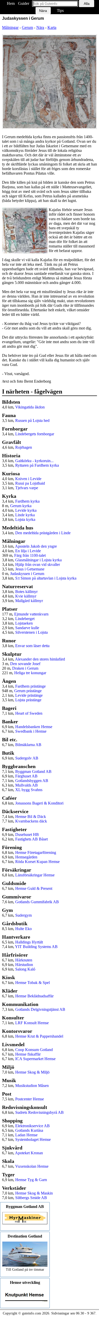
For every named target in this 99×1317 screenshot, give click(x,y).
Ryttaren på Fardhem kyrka (37, 465)
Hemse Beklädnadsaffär (34, 996)
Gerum (27, 27)
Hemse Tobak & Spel (32, 982)
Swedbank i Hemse (30, 731)
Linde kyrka (25, 515)
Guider (23, 3)
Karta (51, 27)
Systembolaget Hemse (33, 1139)
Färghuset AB (26, 776)
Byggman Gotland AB (33, 771)
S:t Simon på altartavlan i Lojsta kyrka (45, 578)
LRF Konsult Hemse (32, 1023)
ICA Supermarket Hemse (35, 1059)
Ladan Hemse (26, 1135)
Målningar (10, 27)
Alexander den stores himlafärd (40, 659)
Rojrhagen (23, 447)
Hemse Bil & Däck (30, 816)
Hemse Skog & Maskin (34, 1193)
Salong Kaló (25, 969)
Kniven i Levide (28, 479)
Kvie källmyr (25, 596)
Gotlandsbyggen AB (31, 780)
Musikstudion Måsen (32, 1085)
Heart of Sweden (28, 713)
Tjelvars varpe (26, 488)
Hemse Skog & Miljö (32, 1072)
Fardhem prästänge (30, 686)
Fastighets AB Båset (31, 839)
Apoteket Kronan (29, 1153)
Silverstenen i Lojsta (31, 632)
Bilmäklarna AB (28, 745)
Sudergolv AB (26, 758)
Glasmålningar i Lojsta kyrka (38, 560)
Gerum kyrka (20, 506)
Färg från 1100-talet (30, 555)
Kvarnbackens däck (31, 821)
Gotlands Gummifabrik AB (37, 902)
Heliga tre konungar (30, 673)
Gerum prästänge (28, 691)
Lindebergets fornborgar (34, 434)
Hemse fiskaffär (28, 1054)
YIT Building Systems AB (36, 946)
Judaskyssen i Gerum (27, 573)
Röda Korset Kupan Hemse (37, 861)
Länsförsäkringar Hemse (35, 875)
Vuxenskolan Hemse (31, 1166)
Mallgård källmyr (29, 601)
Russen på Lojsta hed (32, 420)
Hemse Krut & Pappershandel (39, 1036)
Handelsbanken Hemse (33, 727)
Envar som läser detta (32, 646)
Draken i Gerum (25, 668)
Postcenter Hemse (29, 1099)
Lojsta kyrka (25, 519)
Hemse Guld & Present (33, 888)
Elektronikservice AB (32, 1126)
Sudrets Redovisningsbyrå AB (39, 1112)
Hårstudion (24, 964)
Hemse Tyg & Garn (31, 1180)
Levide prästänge (29, 695)
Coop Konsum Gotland (34, 1049)
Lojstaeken (24, 623)
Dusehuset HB (27, 834)
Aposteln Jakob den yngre (36, 546)
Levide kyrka (26, 510)
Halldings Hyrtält (29, 942)
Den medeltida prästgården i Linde (43, 533)
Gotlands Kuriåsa (29, 1130)
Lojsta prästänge (28, 700)
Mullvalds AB (26, 785)
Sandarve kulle (27, 628)
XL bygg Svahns (28, 790)
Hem (11, 3)
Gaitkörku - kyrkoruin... (34, 461)
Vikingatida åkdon (30, 407)
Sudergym (23, 915)
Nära (40, 27)
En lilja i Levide (28, 551)
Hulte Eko (23, 929)
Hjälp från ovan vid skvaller (37, 564)
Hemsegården (26, 857)
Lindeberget (25, 618)
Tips (60, 10)
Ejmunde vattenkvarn (31, 614)
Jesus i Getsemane (29, 569)
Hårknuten (23, 960)
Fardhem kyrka (27, 501)
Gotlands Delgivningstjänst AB (40, 1009)
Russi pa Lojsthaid (30, 483)
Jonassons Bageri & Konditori (39, 803)
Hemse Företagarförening (35, 852)
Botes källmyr (26, 591)
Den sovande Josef (25, 664)
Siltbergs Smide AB (31, 1198)
